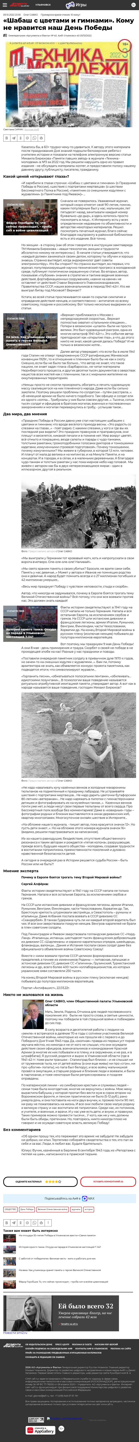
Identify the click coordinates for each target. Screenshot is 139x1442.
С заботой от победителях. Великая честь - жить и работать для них (57, 1258)
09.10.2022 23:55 (12, 14)
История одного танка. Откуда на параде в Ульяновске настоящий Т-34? (60, 1247)
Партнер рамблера (97, 1420)
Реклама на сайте (121, 1349)
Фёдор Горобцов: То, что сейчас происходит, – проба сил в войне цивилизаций (63, 1281)
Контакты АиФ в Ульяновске (91, 1349)
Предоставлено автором (42, 551)
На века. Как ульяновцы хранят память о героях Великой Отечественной (60, 1270)
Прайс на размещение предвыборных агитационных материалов (63, 1353)
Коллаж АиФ (32, 129)
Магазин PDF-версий (106, 1344)
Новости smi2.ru (15, 1333)
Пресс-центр (62, 1344)
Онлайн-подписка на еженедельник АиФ (48, 1349)
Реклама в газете (82, 1344)
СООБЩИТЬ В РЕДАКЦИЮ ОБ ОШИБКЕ (45, 1357)
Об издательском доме (38, 1344)
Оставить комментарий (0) (108, 1182)
